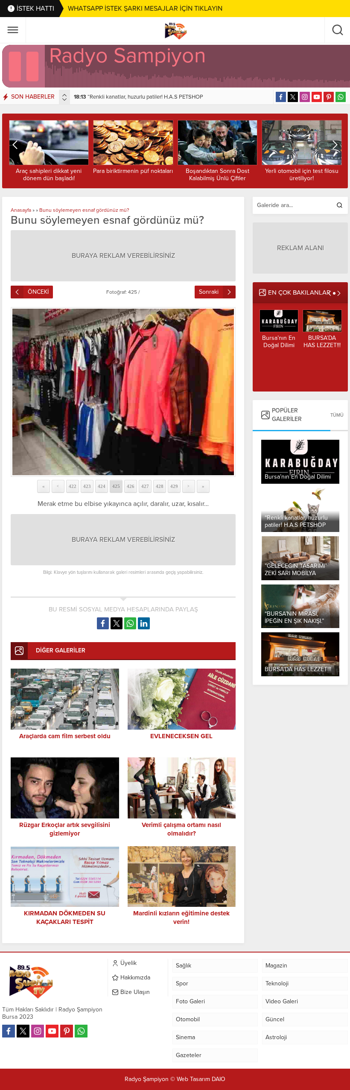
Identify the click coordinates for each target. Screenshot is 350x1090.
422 (72, 486)
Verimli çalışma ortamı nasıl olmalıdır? (181, 829)
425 (116, 486)
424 (101, 486)
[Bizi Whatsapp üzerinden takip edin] (340, 97)
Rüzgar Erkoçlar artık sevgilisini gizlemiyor (64, 829)
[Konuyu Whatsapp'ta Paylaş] (130, 623)
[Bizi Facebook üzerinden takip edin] (281, 97)
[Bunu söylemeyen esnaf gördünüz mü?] (123, 391)
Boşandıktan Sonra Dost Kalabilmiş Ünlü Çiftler (133, 174)
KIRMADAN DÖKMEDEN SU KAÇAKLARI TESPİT (301, 174)
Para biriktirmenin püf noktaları (48, 171)
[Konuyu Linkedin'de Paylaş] (144, 623)
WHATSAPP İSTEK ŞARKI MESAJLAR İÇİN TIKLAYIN (145, 8)
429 (174, 486)
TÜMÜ (337, 415)
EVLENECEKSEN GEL (181, 736)
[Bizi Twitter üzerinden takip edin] (293, 97)
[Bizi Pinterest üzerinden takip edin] (329, 97)
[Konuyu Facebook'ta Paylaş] (103, 623)
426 (130, 486)
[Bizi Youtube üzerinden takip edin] (317, 97)
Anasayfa (21, 210)
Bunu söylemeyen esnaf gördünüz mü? (84, 210)
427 (145, 486)
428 (159, 486)
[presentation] (64, 95)
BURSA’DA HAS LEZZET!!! (278, 341)
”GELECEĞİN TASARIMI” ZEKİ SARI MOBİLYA (135, 97)
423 (87, 486)
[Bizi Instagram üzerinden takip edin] (305, 97)
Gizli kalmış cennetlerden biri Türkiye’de (322, 345)
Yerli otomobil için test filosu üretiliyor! (217, 174)
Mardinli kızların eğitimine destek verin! (181, 917)
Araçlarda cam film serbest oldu (65, 736)
